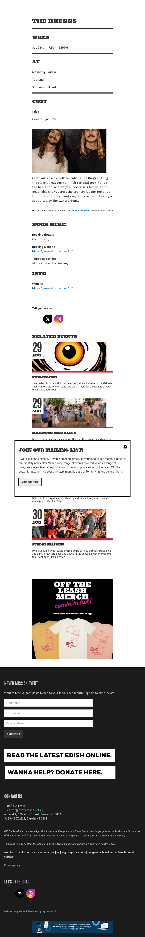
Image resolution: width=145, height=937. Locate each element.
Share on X (47, 319)
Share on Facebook (36, 319)
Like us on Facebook (8, 893)
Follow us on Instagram (30, 893)
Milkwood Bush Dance (54, 433)
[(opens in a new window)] (72, 618)
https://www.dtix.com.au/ (50, 251)
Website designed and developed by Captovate (28, 911)
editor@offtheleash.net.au (25, 810)
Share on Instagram (58, 319)
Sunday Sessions (48, 544)
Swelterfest (44, 377)
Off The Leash (40, 6)
